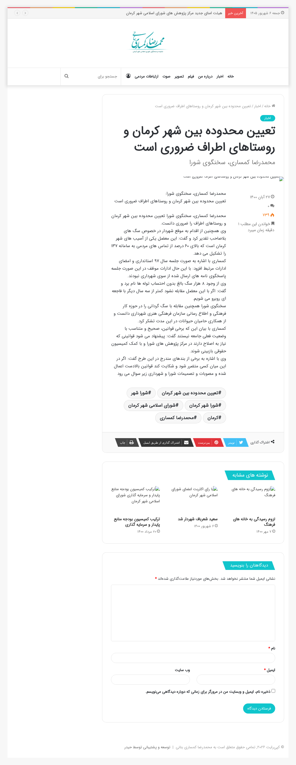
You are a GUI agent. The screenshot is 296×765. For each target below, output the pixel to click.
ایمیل (269, 670)
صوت (166, 76)
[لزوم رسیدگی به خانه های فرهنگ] (250, 500)
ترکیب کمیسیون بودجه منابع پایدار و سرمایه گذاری (137, 522)
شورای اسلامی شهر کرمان (151, 405)
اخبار (220, 76)
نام (271, 648)
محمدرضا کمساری (177, 417)
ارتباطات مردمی (146, 76)
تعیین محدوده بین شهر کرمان (190, 393)
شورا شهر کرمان (203, 405)
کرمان (213, 417)
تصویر (179, 76)
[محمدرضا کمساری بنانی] (148, 43)
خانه (230, 76)
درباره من (205, 76)
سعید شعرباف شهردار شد (198, 519)
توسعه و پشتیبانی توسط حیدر (147, 747)
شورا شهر (139, 393)
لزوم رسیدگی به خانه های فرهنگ (254, 522)
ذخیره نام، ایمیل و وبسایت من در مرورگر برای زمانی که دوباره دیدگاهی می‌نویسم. (207, 692)
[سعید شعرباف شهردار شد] (193, 500)
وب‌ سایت (182, 670)
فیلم (191, 76)
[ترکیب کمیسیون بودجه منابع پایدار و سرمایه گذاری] (135, 500)
